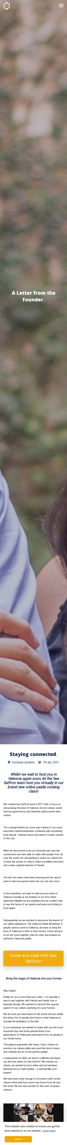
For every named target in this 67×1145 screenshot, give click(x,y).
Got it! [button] (18, 1139)
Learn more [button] (49, 1130)
